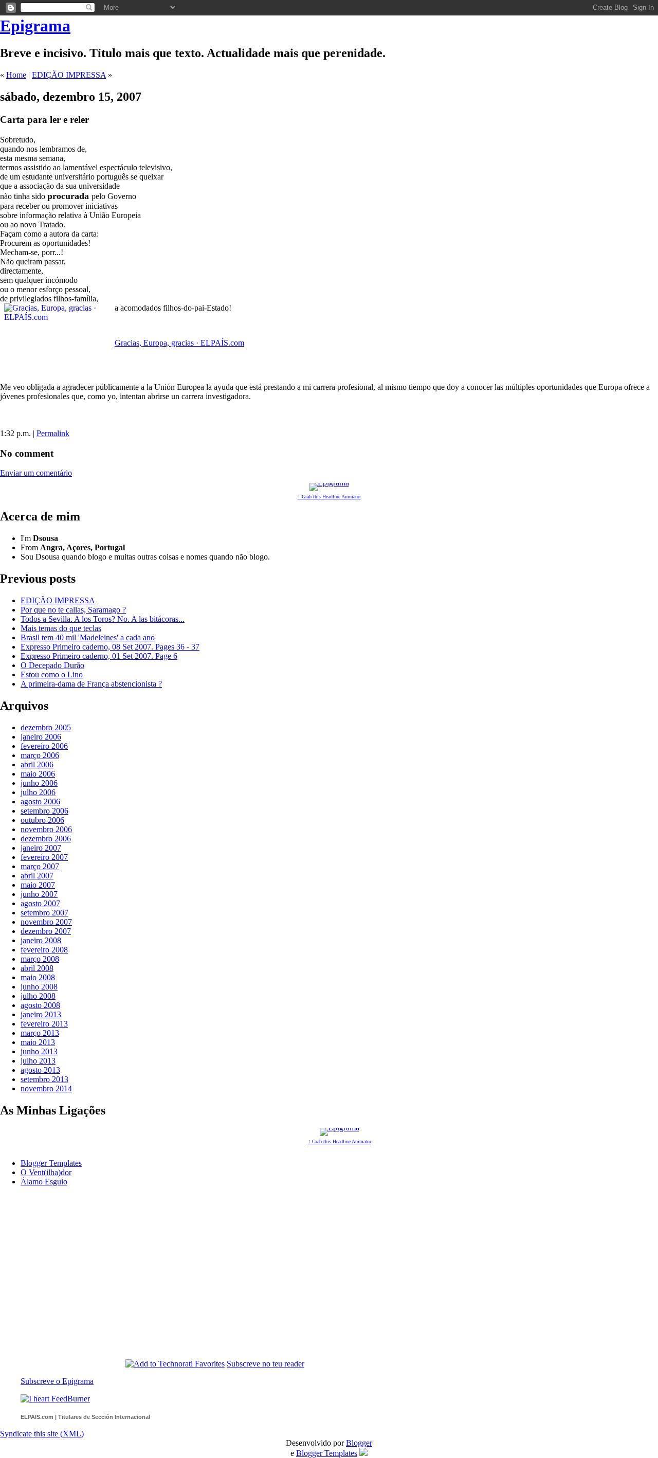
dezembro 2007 (46, 931)
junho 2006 (39, 783)
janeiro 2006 (41, 736)
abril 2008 (37, 968)
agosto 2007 (40, 903)
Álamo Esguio (44, 1181)
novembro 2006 (46, 829)
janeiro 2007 (41, 847)
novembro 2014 (46, 1088)
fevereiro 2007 (44, 857)
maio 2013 (38, 1042)
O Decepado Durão (52, 665)
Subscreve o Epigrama (57, 1381)
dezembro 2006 (46, 838)
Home (16, 74)
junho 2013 (39, 1051)
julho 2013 (38, 1060)
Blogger (359, 1442)
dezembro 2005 (46, 727)
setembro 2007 (44, 912)
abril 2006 (37, 764)
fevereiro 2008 (44, 949)
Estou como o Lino (52, 674)
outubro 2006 (42, 820)
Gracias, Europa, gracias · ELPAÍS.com (179, 342)
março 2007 (40, 866)
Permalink (52, 433)
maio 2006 (38, 773)
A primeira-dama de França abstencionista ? (91, 683)
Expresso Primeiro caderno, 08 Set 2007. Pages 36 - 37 (110, 646)
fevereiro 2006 (44, 746)
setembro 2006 (44, 810)
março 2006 (40, 755)
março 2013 (40, 1033)
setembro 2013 (44, 1079)
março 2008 (40, 959)
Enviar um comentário (36, 473)
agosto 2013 (40, 1070)
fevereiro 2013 (44, 1023)
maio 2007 (38, 884)
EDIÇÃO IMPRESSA (69, 74)
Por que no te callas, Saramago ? (73, 609)
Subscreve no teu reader (265, 1363)
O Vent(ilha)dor (46, 1172)
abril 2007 (37, 875)
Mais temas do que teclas (61, 628)
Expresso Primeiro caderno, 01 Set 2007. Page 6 (99, 656)
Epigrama (35, 25)
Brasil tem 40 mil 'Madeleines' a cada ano (88, 637)
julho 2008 (38, 996)
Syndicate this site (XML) (42, 1433)
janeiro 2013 (41, 1014)
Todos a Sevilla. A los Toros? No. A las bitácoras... (103, 619)
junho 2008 (39, 986)
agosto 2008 (40, 1005)
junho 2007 (39, 894)
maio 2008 (38, 977)
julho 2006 (38, 792)
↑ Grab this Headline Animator (329, 496)
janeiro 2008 (41, 940)
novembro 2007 (46, 921)
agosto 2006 (40, 801)
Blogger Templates (51, 1163)
